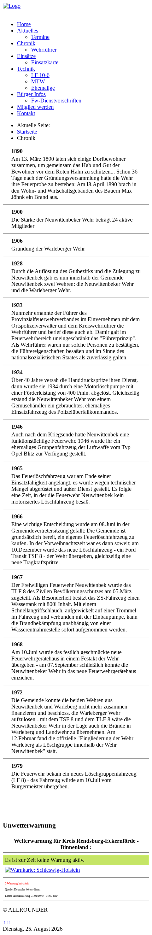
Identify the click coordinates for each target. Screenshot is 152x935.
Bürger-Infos (31, 94)
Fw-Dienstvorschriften (56, 101)
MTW (38, 81)
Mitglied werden (35, 107)
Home (24, 24)
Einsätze (26, 56)
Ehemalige (43, 88)
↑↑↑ (7, 922)
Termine (40, 37)
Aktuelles (27, 31)
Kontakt (26, 113)
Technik (26, 69)
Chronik (26, 43)
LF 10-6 (40, 75)
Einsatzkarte (44, 62)
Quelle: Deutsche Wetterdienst (22, 889)
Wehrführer (44, 50)
